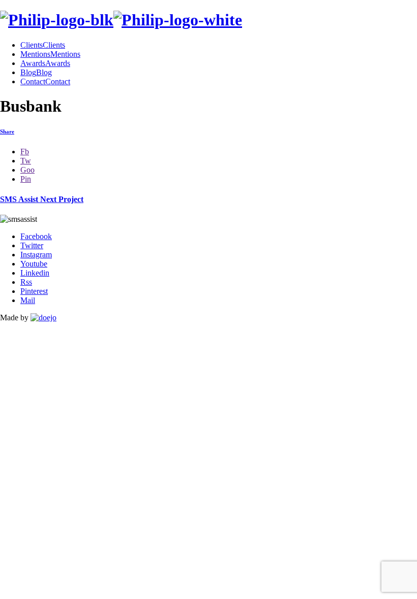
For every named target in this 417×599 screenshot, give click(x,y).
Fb (24, 151)
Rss (26, 282)
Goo (27, 169)
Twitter (31, 245)
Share (7, 131)
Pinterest (34, 291)
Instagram (36, 254)
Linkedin (34, 273)
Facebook (36, 236)
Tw (25, 160)
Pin (25, 179)
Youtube (33, 263)
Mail (27, 300)
